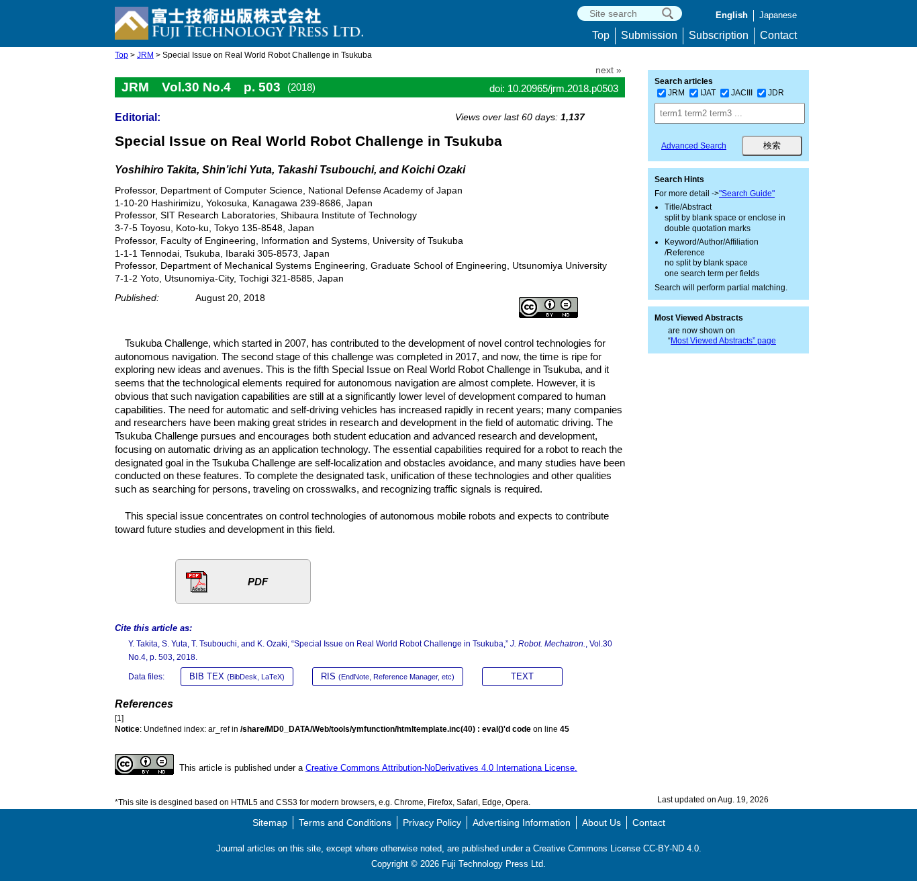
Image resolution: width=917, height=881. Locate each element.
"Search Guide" (747, 193)
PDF (258, 581)
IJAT (708, 92)
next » (608, 70)
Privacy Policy (432, 822)
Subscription (719, 35)
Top (601, 35)
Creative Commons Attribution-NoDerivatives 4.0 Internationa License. (441, 768)
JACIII (742, 92)
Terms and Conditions (345, 822)
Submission (649, 35)
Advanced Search (693, 146)
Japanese (778, 15)
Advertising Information (522, 822)
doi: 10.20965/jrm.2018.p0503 (553, 88)
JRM (145, 55)
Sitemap (269, 822)
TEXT (522, 676)
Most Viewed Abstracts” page (723, 340)
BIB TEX (237, 676)
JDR (776, 92)
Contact (778, 35)
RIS (387, 676)
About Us (601, 822)
